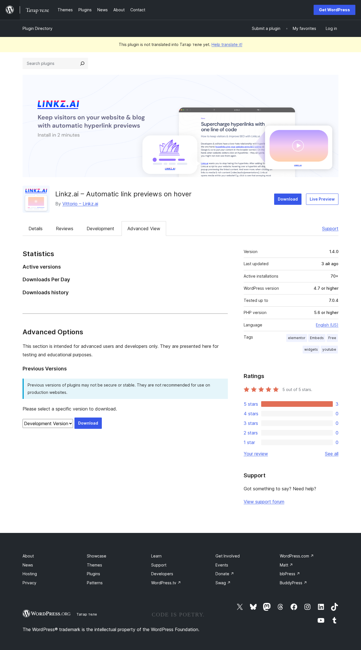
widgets (311, 349)
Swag (223, 582)
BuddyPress (293, 582)
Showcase (96, 556)
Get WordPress (334, 9)
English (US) (327, 324)
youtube (329, 349)
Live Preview (322, 199)
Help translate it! (227, 44)
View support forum (264, 501)
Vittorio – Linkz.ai (80, 204)
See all (331, 453)
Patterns (95, 582)
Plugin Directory (37, 28)
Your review (256, 453)
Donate (224, 573)
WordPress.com (297, 556)
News (28, 565)
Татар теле (86, 614)
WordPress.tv (166, 582)
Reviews (64, 228)
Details (35, 228)
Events (221, 565)
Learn (156, 556)
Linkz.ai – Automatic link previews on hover (123, 194)
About (28, 556)
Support (330, 228)
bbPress (290, 573)
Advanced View (143, 228)
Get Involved (227, 556)
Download (288, 199)
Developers (162, 573)
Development (100, 228)
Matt (286, 565)
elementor (296, 338)
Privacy (29, 582)
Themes (94, 565)
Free (332, 338)
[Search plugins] (82, 63)
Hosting (30, 573)
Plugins (93, 573)
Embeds (317, 338)
